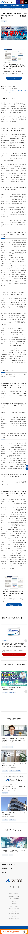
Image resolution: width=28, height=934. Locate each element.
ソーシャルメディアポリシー (14, 906)
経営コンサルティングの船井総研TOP (8, 8)
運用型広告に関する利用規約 (14, 896)
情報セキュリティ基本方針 (14, 908)
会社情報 (4, 872)
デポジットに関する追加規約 (14, 898)
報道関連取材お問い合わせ (14, 913)
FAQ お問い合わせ (14, 911)
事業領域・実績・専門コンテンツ (10, 864)
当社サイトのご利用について (14, 893)
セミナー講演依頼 (14, 916)
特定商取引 (14, 901)
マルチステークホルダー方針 (14, 921)
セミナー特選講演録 (21, 8)
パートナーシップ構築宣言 (14, 918)
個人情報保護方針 (14, 903)
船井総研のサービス (7, 868)
